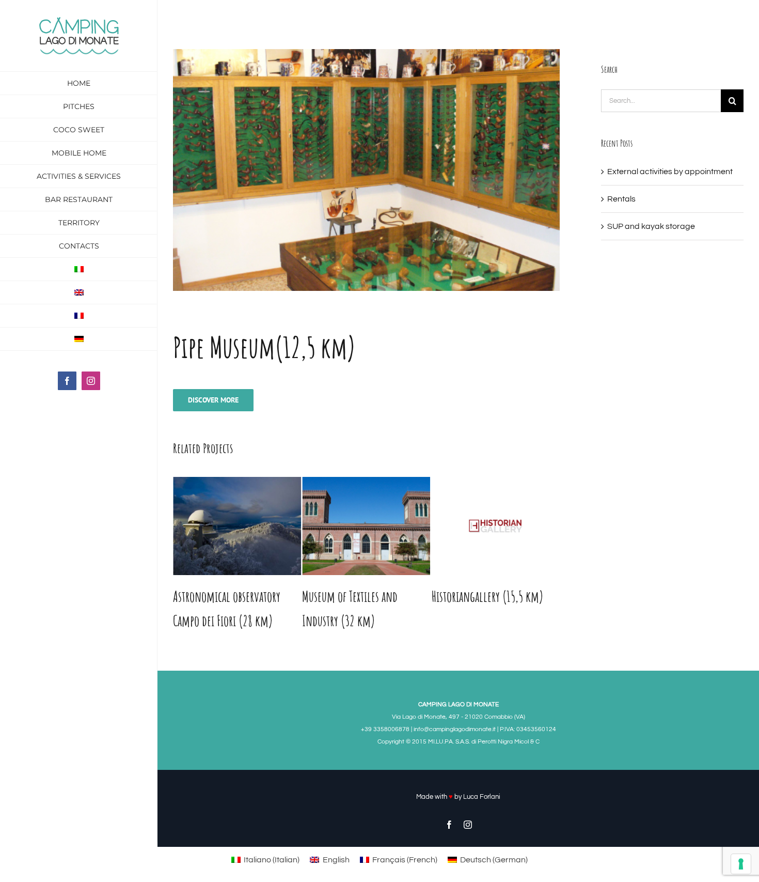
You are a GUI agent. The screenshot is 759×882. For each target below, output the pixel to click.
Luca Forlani (481, 796)
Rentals (621, 199)
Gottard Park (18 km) (475, 596)
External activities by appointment (670, 171)
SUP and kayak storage (651, 226)
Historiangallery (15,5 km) (358, 596)
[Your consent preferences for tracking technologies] (741, 864)
